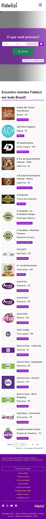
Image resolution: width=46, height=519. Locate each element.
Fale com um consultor (23, 469)
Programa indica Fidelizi (23, 491)
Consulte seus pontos (23, 487)
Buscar (25, 51)
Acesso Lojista (23, 484)
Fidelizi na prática (23, 477)
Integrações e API (23, 498)
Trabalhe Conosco (23, 494)
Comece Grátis (23, 473)
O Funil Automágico (23, 480)
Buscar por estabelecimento (34, 60)
